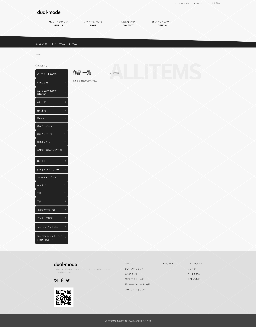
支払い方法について (134, 279)
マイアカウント (182, 3)
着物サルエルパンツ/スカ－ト (49, 151)
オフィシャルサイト (162, 23)
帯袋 (39, 201)
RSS (165, 263)
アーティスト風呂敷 (47, 73)
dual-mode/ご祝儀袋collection (47, 92)
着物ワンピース (44, 134)
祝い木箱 (41, 110)
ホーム (38, 54)
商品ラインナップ (58, 23)
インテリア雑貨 (44, 218)
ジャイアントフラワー (48, 169)
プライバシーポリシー (135, 289)
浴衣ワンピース (44, 126)
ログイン (198, 3)
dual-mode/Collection (48, 226)
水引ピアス (42, 102)
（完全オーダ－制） (47, 209)
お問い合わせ (128, 23)
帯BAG (40, 118)
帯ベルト (41, 161)
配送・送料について (134, 268)
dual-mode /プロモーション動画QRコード (50, 237)
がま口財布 (42, 82)
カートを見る (213, 3)
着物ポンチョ (43, 141)
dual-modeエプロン (46, 177)
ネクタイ (41, 185)
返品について (131, 273)
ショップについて (93, 23)
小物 (39, 192)
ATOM (171, 263)
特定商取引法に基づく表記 (137, 284)
